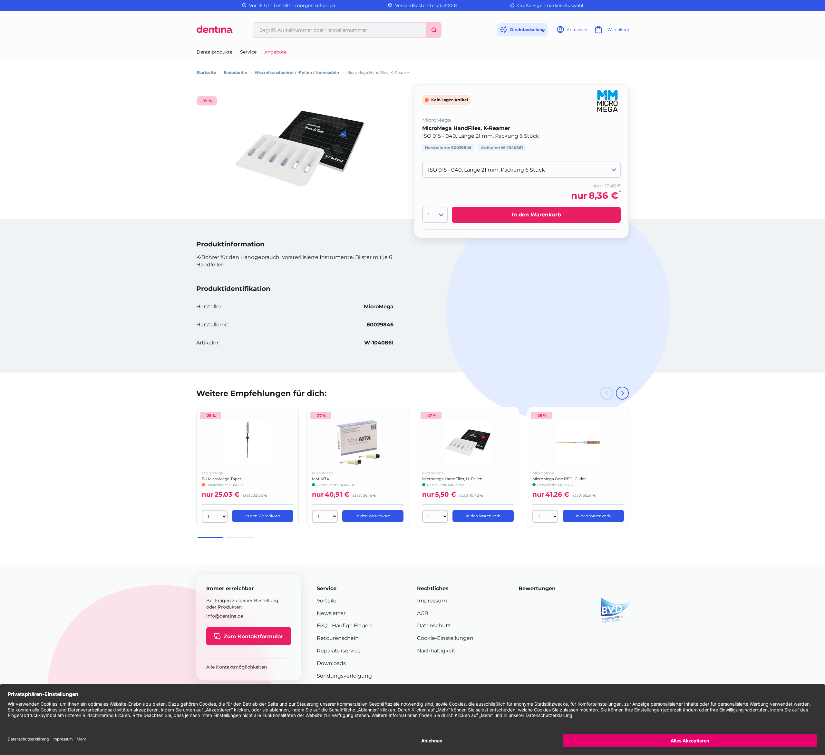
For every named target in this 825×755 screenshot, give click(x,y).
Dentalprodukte (214, 52)
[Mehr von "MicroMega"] (607, 100)
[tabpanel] (247, 467)
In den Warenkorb (536, 215)
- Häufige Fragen (349, 625)
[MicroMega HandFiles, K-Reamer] (300, 148)
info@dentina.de (224, 616)
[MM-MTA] (358, 442)
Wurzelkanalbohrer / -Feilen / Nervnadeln (297, 72)
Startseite (206, 72)
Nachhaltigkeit (436, 651)
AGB (422, 613)
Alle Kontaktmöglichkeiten (236, 667)
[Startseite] (214, 31)
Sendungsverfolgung (344, 676)
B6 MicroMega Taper (221, 478)
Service (248, 52)
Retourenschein (338, 638)
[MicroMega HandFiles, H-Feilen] (468, 442)
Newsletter (331, 613)
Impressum (432, 601)
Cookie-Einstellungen (445, 638)
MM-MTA (320, 478)
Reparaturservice (339, 651)
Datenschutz (434, 625)
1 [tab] (210, 537)
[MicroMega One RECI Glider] (578, 442)
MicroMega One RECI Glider (559, 478)
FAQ (322, 625)
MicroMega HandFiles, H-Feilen (452, 478)
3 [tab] (247, 537)
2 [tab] (232, 537)
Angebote (275, 52)
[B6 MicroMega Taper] (247, 442)
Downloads (331, 663)
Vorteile (326, 601)
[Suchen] (434, 30)
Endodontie (235, 72)
